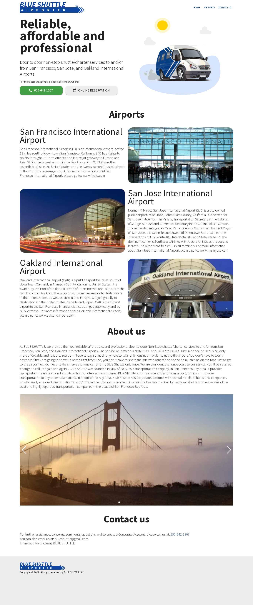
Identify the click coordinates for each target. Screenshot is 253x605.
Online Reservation (94, 90)
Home (197, 7)
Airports (209, 7)
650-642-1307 (43, 90)
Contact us (225, 7)
